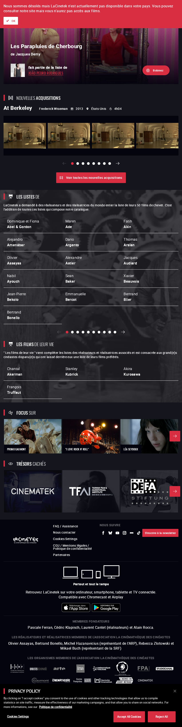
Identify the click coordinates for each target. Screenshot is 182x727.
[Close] (175, 691)
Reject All (162, 717)
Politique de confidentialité (55, 707)
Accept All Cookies (129, 717)
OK (13, 21)
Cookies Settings (18, 716)
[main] (91, 705)
